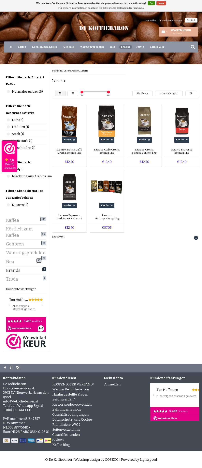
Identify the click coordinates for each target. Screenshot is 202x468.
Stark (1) (8, 134)
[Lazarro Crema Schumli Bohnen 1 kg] (144, 121)
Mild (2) (8, 119)
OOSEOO (112, 460)
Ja (151, 3)
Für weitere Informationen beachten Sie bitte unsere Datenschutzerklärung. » (101, 8)
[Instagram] (18, 368)
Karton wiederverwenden (72, 404)
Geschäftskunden (66, 435)
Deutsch (191, 20)
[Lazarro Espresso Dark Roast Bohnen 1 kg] (69, 187)
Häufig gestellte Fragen (70, 394)
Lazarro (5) (8, 204)
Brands (125, 47)
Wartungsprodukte (92, 47)
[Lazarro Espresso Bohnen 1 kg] (181, 121)
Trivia (140, 47)
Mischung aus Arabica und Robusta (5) (8, 176)
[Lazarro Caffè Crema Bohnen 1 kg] (107, 121)
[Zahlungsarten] (27, 441)
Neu (112, 47)
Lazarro (84, 71)
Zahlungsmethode (66, 409)
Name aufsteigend (169, 93)
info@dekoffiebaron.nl (20, 401)
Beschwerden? (63, 399)
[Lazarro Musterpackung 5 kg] (107, 187)
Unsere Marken (71, 71)
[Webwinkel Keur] (26, 341)
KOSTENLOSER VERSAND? (73, 384)
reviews (58, 440)
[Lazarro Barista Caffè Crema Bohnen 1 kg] (69, 121)
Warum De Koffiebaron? (70, 389)
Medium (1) (8, 126)
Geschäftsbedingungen (70, 415)
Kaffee (22, 47)
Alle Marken (143, 93)
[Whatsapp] (11, 368)
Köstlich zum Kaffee (44, 47)
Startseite (57, 71)
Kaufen (68, 139)
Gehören (68, 47)
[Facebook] (5, 368)
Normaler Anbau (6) (8, 91)
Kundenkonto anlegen (171, 20)
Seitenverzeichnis (66, 430)
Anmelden (112, 384)
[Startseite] (11, 47)
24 (191, 93)
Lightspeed (148, 460)
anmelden (151, 20)
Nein (161, 3)
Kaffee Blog (157, 47)
